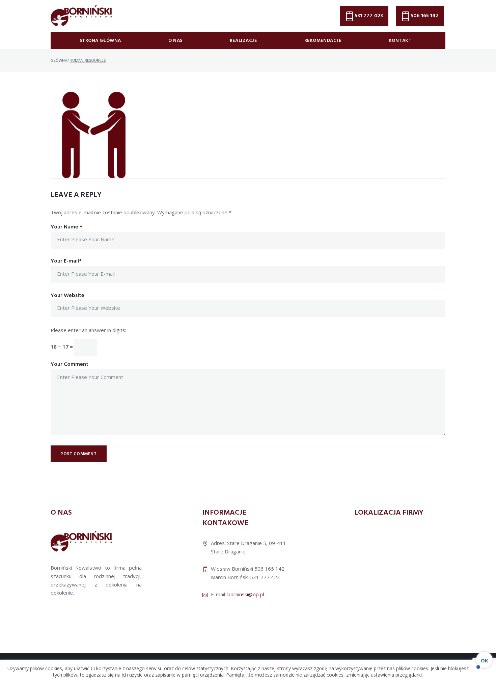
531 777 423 (369, 15)
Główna (59, 60)
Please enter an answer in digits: (88, 330)
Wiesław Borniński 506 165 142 (247, 568)
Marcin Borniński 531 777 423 (245, 577)
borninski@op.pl (245, 594)
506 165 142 (425, 15)
